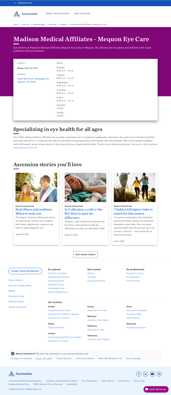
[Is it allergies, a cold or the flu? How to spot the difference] (85, 187)
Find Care (25, 24)
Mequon (63, 24)
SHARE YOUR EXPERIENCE (25, 271)
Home (15, 24)
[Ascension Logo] (20, 375)
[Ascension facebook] (138, 374)
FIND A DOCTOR (82, 13)
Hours (60, 63)
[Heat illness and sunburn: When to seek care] (36, 187)
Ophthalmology (39, 24)
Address (21, 74)
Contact (21, 63)
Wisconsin (53, 24)
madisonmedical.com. (28, 147)
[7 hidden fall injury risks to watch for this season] (135, 187)
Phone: (20, 68)
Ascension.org (25, 3)
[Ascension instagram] (159, 374)
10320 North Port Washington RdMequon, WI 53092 (33, 80)
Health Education (24, 206)
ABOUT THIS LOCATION (57, 13)
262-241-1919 (31, 68)
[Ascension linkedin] (145, 374)
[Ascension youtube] (152, 374)
